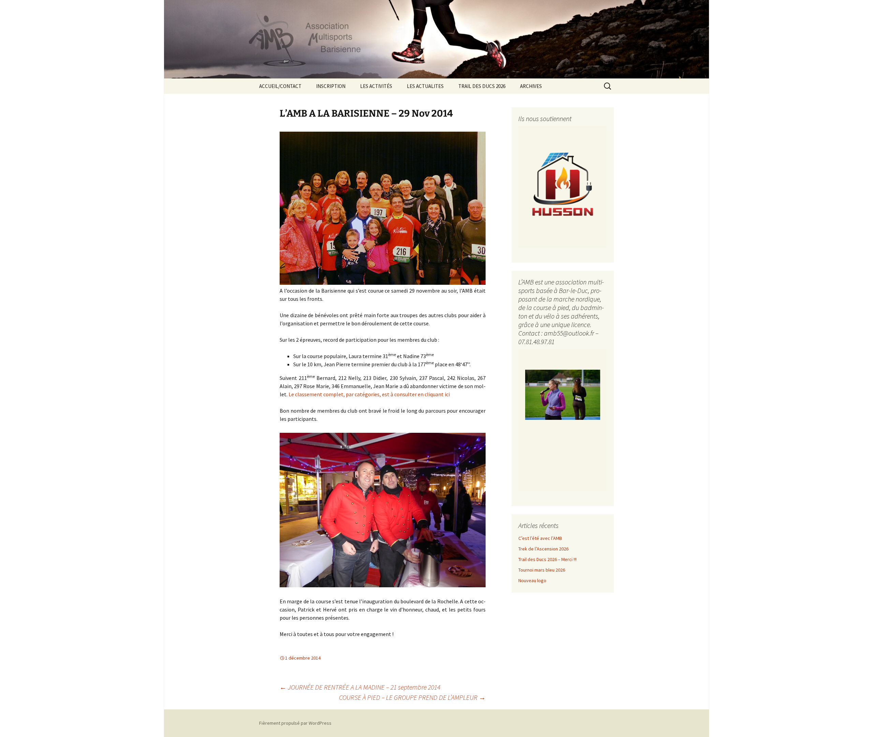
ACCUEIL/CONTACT (280, 86)
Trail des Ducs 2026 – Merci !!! (547, 559)
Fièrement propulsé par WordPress (295, 723)
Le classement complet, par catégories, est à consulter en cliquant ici (369, 394)
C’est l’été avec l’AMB (540, 538)
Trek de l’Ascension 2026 (543, 549)
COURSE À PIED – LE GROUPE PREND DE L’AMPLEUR (412, 697)
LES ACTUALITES (425, 86)
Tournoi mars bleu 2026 (541, 570)
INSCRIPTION (330, 86)
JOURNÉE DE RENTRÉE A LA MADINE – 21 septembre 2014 (360, 687)
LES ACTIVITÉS (376, 86)
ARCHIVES (531, 86)
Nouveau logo (532, 580)
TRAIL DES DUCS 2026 (481, 86)
